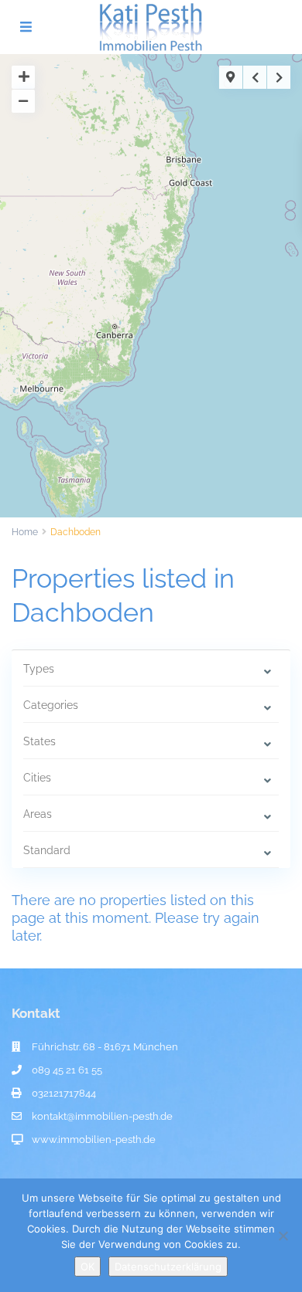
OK (87, 1266)
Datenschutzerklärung (168, 1266)
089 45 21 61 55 (67, 1070)
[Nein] (282, 1235)
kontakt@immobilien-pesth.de (102, 1116)
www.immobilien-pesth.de (94, 1139)
